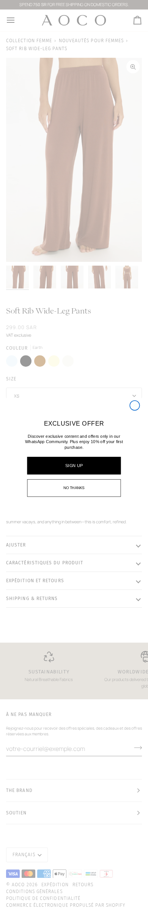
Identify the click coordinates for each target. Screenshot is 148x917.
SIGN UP (73, 465)
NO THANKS (74, 488)
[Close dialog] (134, 405)
